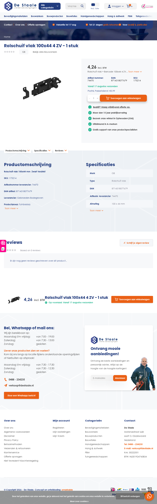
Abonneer (120, 378)
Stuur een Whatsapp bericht (21, 395)
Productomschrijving (16, 150)
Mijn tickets (58, 436)
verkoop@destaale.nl (21, 385)
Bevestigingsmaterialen (15, 16)
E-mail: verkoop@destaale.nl (138, 448)
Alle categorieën (47, 6)
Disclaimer (9, 436)
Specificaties (40, 150)
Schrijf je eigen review (138, 243)
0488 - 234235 (17, 379)
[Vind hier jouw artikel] (82, 6)
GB (23, 52)
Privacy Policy (11, 440)
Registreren (58, 427)
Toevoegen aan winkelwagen (126, 98)
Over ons (20, 24)
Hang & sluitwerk (115, 16)
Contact (8, 24)
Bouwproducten (55, 16)
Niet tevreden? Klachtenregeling (21, 460)
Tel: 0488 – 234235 (133, 444)
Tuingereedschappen (96, 456)
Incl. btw (95, 8)
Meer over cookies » (79, 501)
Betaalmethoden (13, 444)
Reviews (59, 150)
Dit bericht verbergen (130, 496)
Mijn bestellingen (61, 432)
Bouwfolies (71, 16)
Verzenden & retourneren (17, 448)
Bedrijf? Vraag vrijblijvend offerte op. (111, 107)
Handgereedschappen (92, 16)
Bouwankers (37, 16)
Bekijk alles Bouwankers (45, 52)
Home (7, 36)
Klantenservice (11, 452)
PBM (130, 16)
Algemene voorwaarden (17, 432)
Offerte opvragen (36, 24)
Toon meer (134, 71)
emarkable (67, 489)
